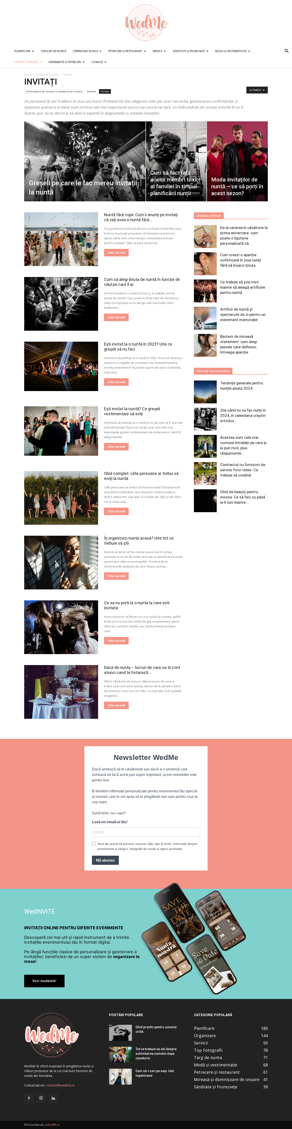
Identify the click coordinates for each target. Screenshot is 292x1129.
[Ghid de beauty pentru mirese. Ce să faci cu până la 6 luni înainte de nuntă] (205, 500)
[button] (286, 51)
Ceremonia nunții (85, 51)
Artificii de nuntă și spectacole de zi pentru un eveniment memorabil (243, 314)
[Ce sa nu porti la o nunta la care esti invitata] (61, 627)
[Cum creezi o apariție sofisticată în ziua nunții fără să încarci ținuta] (205, 263)
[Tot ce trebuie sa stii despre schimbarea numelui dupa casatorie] (120, 1055)
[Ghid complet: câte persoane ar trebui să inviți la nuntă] (61, 498)
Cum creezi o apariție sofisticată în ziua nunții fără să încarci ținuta (240, 260)
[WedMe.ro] (146, 23)
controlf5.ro (52, 1125)
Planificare (22, 51)
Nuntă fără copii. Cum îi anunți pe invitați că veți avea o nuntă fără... (141, 217)
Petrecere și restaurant (125, 51)
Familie (91, 91)
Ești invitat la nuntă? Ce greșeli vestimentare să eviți (132, 411)
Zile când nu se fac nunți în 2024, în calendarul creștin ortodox (243, 415)
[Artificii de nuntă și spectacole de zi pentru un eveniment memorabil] (205, 318)
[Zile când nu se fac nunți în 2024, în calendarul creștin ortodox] (205, 419)
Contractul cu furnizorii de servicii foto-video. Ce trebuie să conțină (242, 469)
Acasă (28, 75)
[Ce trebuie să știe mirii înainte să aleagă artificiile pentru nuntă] (205, 291)
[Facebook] (28, 1098)
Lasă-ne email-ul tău (109, 822)
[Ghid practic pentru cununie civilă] (120, 1033)
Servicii (157, 51)
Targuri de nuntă (53, 51)
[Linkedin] (53, 1098)
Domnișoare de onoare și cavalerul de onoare (54, 91)
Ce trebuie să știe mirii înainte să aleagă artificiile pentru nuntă (242, 287)
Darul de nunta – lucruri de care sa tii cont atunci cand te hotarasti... (142, 670)
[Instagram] (41, 1098)
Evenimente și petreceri (65, 62)
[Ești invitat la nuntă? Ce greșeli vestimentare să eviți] (61, 431)
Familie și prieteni (26, 62)
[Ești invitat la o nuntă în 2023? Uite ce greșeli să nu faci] (61, 366)
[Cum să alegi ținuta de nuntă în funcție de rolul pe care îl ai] (61, 304)
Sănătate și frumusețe (189, 51)
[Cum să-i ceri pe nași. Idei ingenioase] (120, 1077)
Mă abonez (105, 860)
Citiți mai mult (116, 252)
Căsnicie (97, 62)
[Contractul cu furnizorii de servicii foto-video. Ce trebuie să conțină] (205, 473)
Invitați (105, 91)
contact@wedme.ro (60, 1085)
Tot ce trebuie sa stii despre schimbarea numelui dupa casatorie (156, 1053)
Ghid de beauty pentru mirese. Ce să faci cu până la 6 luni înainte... (242, 497)
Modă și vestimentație (231, 51)
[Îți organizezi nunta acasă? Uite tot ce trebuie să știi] (61, 562)
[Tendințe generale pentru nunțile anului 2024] (205, 392)
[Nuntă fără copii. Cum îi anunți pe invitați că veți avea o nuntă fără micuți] (61, 239)
